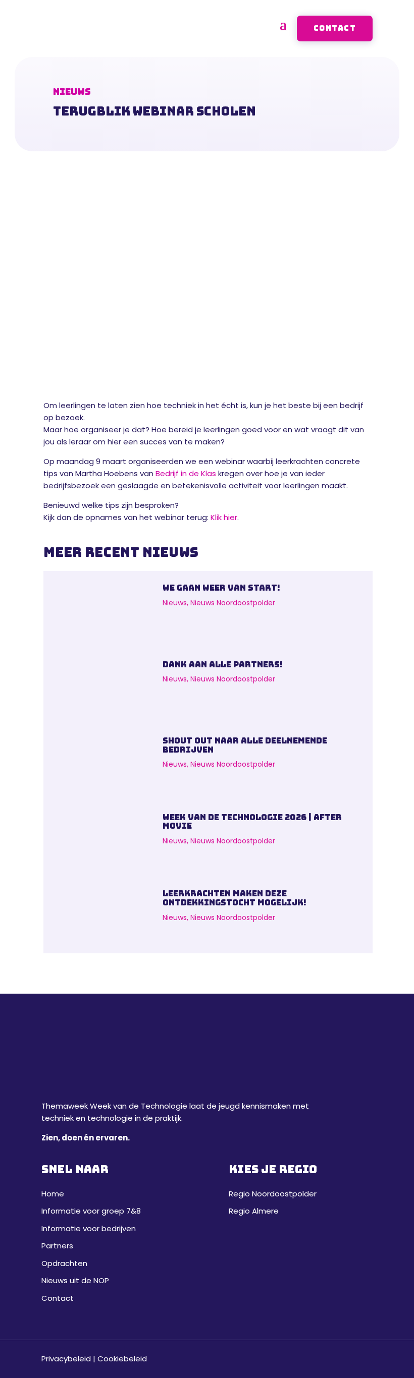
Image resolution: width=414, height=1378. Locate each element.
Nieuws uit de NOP (75, 1280)
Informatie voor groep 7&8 (91, 1210)
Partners (57, 1245)
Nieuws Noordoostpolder (232, 603)
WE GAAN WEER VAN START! (221, 588)
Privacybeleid (66, 1358)
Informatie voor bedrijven (88, 1228)
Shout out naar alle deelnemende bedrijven (245, 745)
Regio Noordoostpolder (273, 1193)
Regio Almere (254, 1210)
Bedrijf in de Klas (186, 473)
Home (52, 1193)
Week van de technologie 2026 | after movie (252, 822)
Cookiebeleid (122, 1358)
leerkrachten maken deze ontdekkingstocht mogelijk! (234, 898)
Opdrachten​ (64, 1263)
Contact (335, 28)
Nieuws (175, 603)
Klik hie (223, 517)
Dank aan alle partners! (223, 664)
